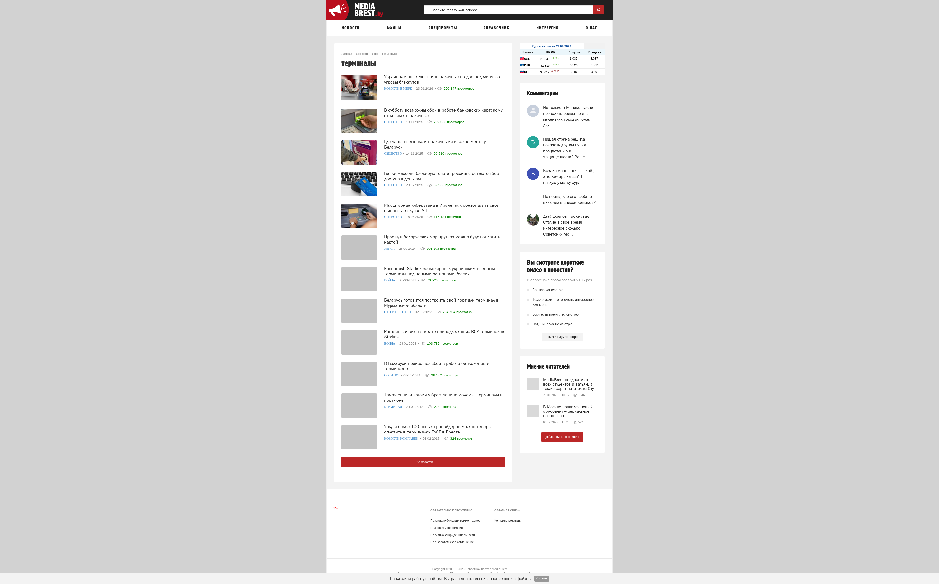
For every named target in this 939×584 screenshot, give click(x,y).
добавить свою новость (562, 437)
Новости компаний (401, 438)
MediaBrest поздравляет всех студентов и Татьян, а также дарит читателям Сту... (570, 384)
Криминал (393, 407)
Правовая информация (446, 528)
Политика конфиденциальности (452, 535)
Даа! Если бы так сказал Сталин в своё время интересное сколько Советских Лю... (566, 225)
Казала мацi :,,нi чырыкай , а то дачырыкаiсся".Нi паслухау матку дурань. (568, 176)
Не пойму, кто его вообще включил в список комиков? (569, 199)
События (392, 375)
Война (390, 280)
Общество (393, 122)
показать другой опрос (562, 337)
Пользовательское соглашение (452, 542)
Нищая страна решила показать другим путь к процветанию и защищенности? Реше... (566, 148)
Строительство (398, 312)
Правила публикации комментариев (455, 520)
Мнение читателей (548, 366)
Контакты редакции (508, 520)
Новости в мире (398, 88)
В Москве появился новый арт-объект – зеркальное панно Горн (567, 411)
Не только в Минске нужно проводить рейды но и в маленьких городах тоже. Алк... (568, 116)
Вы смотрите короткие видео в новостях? (555, 266)
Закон (389, 248)
